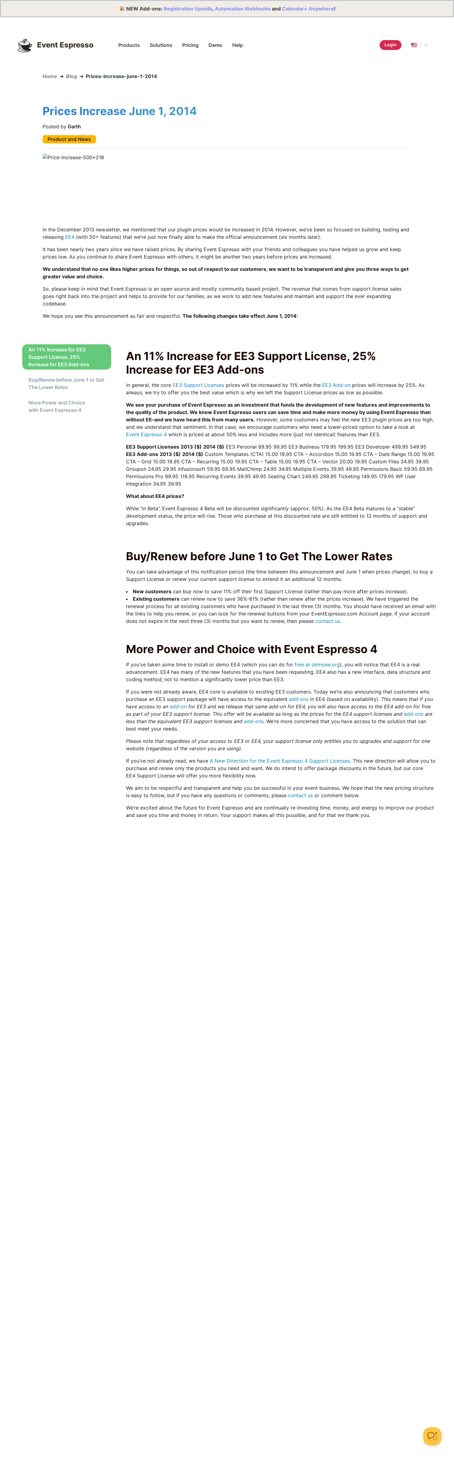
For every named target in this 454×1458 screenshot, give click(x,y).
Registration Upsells (188, 9)
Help (237, 45)
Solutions (161, 45)
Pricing (190, 45)
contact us (327, 621)
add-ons (299, 699)
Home (50, 76)
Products (129, 45)
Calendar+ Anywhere (308, 9)
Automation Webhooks (243, 9)
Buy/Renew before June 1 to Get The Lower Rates (66, 383)
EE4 (69, 237)
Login (391, 44)
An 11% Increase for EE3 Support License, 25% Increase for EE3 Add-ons (58, 356)
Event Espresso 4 (146, 434)
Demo (215, 45)
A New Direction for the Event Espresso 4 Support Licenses (280, 761)
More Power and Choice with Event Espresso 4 (56, 406)
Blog (71, 76)
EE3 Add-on (336, 385)
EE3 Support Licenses (198, 385)
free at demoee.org (317, 664)
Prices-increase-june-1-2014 (121, 76)
